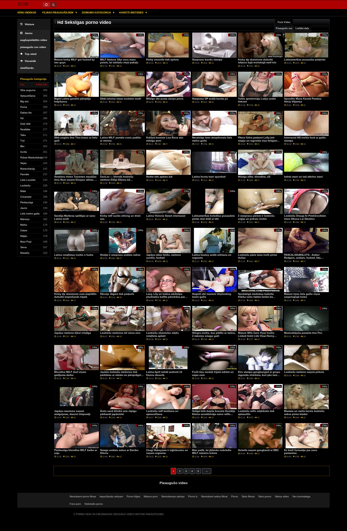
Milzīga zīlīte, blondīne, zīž (254, 176)
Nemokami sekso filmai (214, 496)
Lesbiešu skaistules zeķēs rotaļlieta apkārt (162, 334)
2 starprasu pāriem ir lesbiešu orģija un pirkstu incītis (256, 217)
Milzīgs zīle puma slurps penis (164, 98)
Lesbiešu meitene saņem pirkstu (304, 371)
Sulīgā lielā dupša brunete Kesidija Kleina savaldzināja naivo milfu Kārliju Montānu (213, 414)
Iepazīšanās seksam (111, 496)
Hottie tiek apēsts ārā (159, 176)
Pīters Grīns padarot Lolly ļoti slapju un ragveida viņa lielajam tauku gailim (257, 140)
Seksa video (282, 496)
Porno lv (193, 496)
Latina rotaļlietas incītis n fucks (73, 254)
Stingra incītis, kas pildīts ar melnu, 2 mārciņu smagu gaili (214, 334)
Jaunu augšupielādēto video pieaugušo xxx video (33, 40)
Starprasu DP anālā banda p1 (210, 98)
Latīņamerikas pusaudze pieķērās (304, 59)
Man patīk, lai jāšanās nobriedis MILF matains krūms (211, 452)
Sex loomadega (301, 496)
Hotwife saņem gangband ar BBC (258, 450)
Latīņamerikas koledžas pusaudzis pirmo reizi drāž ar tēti (213, 217)
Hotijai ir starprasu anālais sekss (120, 254)
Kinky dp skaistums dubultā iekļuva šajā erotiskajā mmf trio (257, 61)
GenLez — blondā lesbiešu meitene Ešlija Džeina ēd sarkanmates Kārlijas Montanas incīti (119, 181)
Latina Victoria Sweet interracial (165, 215)
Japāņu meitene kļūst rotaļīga (72, 332)
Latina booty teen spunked (209, 176)
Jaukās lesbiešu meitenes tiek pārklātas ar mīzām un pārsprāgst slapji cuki (120, 374)
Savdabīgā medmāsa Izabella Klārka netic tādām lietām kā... (256, 295)
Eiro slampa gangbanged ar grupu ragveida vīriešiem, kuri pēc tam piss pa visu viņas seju (259, 374)
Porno (234, 496)
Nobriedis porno (94, 503)
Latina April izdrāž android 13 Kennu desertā (164, 373)
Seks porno (264, 496)
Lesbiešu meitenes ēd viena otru (120, 332)
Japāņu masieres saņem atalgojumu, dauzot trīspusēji (72, 413)
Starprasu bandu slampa (207, 59)
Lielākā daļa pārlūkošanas (302, 31)
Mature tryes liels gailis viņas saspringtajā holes (302, 295)
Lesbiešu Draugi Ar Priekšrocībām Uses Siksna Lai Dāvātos (305, 217)
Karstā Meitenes (131, 12)
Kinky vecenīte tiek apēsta (162, 59)
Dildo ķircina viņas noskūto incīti (120, 98)
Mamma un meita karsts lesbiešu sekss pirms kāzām (304, 413)
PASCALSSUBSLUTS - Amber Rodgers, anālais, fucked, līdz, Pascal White (302, 257)
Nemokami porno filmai (83, 496)
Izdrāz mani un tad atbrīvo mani (303, 176)
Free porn (75, 503)
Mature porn (151, 496)
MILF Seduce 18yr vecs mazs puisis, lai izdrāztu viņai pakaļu (119, 61)
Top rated (31, 54)
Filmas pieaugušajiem (58, 12)
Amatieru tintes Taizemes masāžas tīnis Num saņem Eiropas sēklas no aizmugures (76, 179)
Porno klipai (133, 496)
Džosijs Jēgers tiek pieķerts (117, 293)
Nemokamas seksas (173, 496)
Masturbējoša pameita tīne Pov (303, 332)
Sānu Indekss (26, 12)
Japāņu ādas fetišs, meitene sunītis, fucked (163, 256)
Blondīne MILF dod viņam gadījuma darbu (70, 373)
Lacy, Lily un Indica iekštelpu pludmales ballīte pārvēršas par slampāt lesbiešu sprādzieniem (165, 296)
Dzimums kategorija (97, 12)
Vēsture (29, 24)
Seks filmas (248, 496)
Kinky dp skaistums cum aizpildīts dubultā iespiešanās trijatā (75, 295)
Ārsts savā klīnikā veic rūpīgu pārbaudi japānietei (118, 413)
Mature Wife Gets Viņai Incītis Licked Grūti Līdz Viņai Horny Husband (256, 335)
